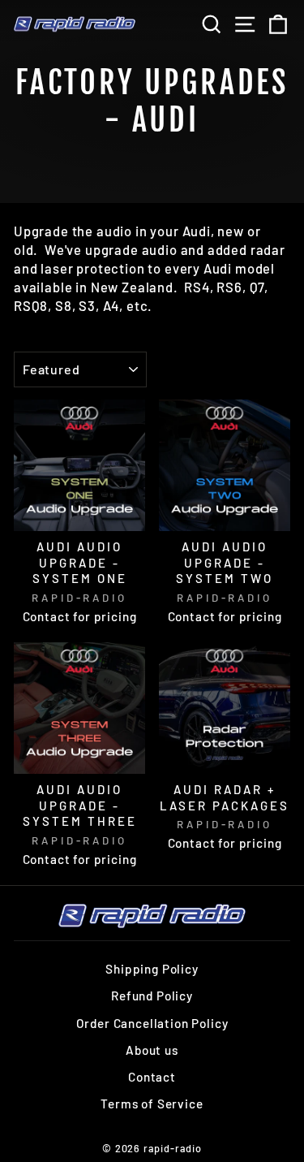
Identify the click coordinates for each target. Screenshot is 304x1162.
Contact (152, 1076)
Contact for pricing (80, 616)
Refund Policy (152, 995)
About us (152, 1050)
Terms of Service (152, 1103)
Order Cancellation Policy (152, 1023)
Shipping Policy (151, 968)
